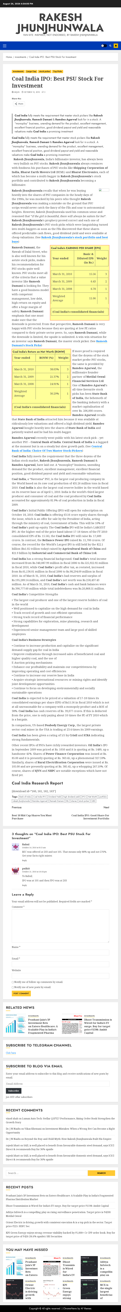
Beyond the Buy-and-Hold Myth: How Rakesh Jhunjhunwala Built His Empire (67, 1139)
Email (16, 958)
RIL (67, 801)
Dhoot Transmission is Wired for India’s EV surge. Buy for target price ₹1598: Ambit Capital (98, 1026)
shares (74, 801)
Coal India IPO (39, 796)
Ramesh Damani (57, 801)
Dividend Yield (55, 796)
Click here (11, 1053)
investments (18, 71)
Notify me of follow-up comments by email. (38, 982)
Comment (18, 906)
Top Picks (57, 71)
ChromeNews (70, 1308)
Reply (24, 860)
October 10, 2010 (32, 92)
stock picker (44, 71)
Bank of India (25, 796)
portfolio (103, 796)
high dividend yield (71, 796)
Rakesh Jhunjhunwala (60, 22)
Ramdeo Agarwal (39, 801)
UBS (93, 801)
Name (16, 947)
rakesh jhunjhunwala (21, 801)
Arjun (17, 92)
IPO (84, 796)
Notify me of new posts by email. (32, 987)
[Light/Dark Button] (104, 45)
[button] (4, 45)
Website (16, 970)
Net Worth (92, 796)
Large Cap (31, 71)
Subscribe (116, 45)
